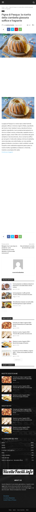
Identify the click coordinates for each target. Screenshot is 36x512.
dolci (7, 7)
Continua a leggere (7, 152)
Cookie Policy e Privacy (9, 500)
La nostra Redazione (9, 498)
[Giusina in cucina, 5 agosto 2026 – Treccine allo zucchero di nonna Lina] (6, 334)
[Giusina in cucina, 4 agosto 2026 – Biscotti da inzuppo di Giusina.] (6, 344)
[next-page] (5, 311)
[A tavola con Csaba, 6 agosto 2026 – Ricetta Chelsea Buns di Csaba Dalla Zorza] (6, 325)
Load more (17, 359)
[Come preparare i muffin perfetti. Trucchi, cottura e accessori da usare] (6, 295)
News (3, 289)
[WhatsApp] (20, 29)
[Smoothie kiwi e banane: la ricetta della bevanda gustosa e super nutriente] (6, 304)
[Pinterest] (16, 29)
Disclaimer (6, 496)
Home (3, 7)
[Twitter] (12, 29)
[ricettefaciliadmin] (3, 25)
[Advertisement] (18, 78)
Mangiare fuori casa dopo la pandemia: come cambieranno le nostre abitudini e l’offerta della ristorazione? (9, 249)
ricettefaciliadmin (9, 25)
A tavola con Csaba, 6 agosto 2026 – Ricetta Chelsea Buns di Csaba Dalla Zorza (22, 324)
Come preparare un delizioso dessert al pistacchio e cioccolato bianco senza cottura (23, 285)
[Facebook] (8, 29)
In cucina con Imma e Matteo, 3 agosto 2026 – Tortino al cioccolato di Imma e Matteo (23, 352)
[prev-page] (3, 311)
